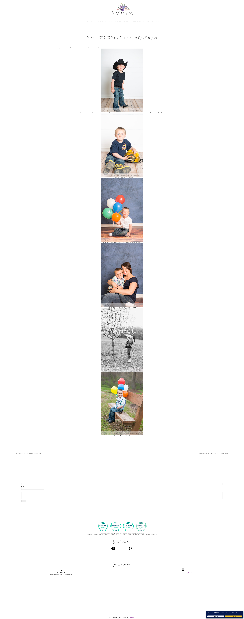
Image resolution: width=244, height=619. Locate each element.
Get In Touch (155, 21)
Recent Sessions (137, 21)
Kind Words (146, 21)
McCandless (154, 534)
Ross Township (146, 534)
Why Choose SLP (102, 21)
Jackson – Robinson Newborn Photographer (29, 453)
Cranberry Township (92, 534)
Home (86, 21)
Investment (118, 21)
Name (23, 482)
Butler (129, 534)
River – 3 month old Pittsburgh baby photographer (213, 453)
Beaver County (137, 534)
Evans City (124, 534)
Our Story (92, 21)
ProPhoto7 (132, 617)
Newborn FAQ (127, 21)
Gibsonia (117, 534)
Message (23, 491)
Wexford (101, 534)
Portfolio (110, 21)
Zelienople (107, 534)
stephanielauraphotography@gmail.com (183, 572)
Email (22, 486)
